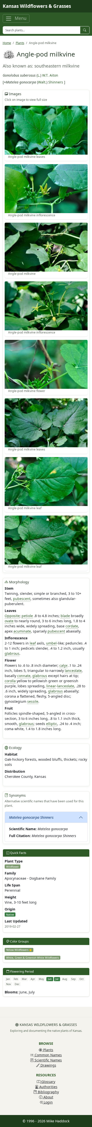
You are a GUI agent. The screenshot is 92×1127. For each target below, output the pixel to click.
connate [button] (23, 675)
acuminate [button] (22, 631)
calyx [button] (63, 665)
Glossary (47, 1081)
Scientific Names (48, 1060)
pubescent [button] (21, 598)
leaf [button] (33, 643)
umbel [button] (51, 643)
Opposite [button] (12, 615)
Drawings (47, 1065)
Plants (20, 43)
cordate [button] (72, 626)
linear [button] (51, 686)
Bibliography (48, 1092)
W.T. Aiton (50, 75)
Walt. (42, 82)
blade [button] (65, 615)
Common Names (48, 1055)
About (47, 1097)
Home (7, 43)
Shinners (55, 82)
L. (39, 75)
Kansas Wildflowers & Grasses (37, 6)
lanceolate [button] (73, 670)
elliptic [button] (51, 723)
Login (48, 1102)
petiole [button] (27, 615)
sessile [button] (32, 701)
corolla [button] (10, 680)
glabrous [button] (12, 653)
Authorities (47, 1086)
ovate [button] (9, 621)
